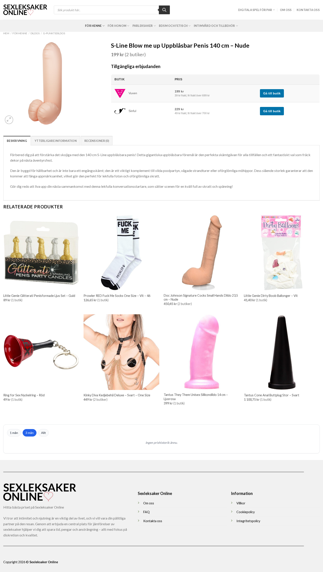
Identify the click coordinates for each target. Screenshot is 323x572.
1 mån (14, 433)
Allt (43, 433)
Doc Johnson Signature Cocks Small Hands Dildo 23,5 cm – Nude (201, 297)
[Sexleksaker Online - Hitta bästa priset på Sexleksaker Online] (25, 10)
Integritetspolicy (248, 521)
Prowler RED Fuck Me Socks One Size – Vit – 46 (116, 296)
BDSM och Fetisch (173, 25)
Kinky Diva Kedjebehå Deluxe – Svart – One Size (116, 395)
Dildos (35, 33)
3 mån (29, 433)
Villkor (240, 503)
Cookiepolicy (245, 512)
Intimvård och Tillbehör (214, 25)
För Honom (117, 25)
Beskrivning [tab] (17, 141)
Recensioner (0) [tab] (96, 141)
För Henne (93, 25)
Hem (6, 33)
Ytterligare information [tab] (56, 141)
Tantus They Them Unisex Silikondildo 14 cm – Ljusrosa (196, 397)
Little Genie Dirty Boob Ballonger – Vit (271, 296)
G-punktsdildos (54, 33)
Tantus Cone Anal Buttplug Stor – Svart (271, 395)
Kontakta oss (308, 10)
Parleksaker (142, 25)
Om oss (286, 10)
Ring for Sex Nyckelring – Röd (24, 395)
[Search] (164, 9)
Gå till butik (272, 93)
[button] (9, 119)
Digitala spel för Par (255, 10)
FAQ (146, 512)
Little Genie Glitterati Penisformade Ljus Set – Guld (39, 296)
